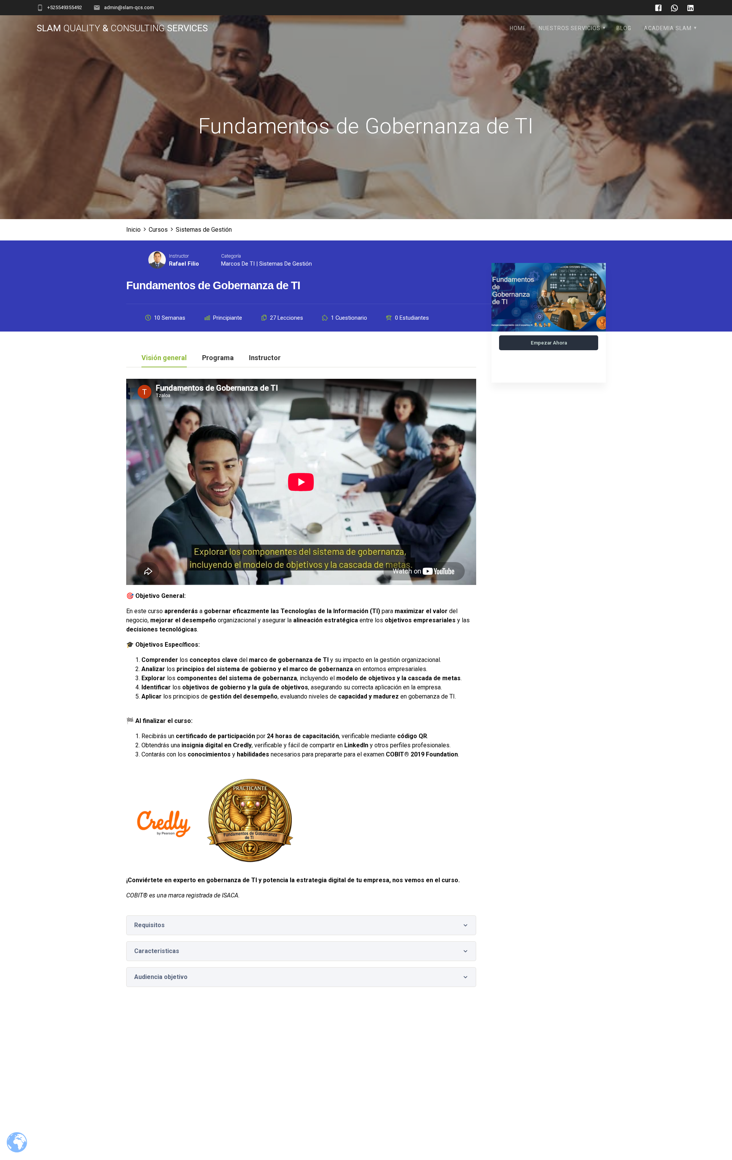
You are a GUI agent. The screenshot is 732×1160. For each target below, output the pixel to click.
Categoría (231, 256)
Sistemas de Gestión (285, 263)
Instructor (179, 256)
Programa (218, 358)
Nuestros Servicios (569, 28)
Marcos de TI (238, 263)
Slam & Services (122, 28)
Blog (623, 28)
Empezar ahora (549, 343)
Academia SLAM (668, 28)
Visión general (164, 358)
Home (518, 28)
